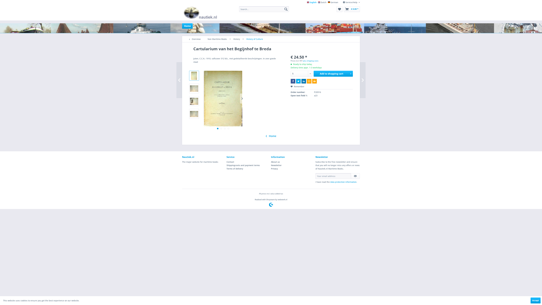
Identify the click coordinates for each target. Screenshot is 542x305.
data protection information (343, 182)
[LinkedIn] (303, 81)
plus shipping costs (310, 61)
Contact (230, 162)
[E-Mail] (309, 81)
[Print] (314, 81)
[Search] (286, 9)
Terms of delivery (235, 168)
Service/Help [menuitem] (351, 2)
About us (275, 162)
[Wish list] (339, 9)
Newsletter (276, 165)
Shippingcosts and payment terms (243, 165)
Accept (535, 300)
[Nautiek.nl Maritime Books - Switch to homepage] (200, 12)
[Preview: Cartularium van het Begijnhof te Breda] (194, 76)
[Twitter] (298, 81)
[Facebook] (293, 81)
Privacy (274, 168)
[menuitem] (264, 9)
